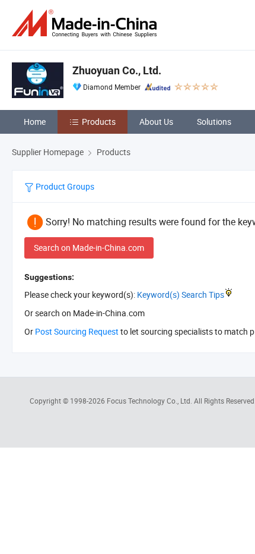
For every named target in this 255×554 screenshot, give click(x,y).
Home (35, 121)
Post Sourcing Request (77, 331)
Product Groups (64, 186)
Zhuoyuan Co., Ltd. (116, 70)
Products (99, 121)
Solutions (214, 121)
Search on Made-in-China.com (89, 247)
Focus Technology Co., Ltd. (150, 400)
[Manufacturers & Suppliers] (86, 23)
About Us (156, 121)
